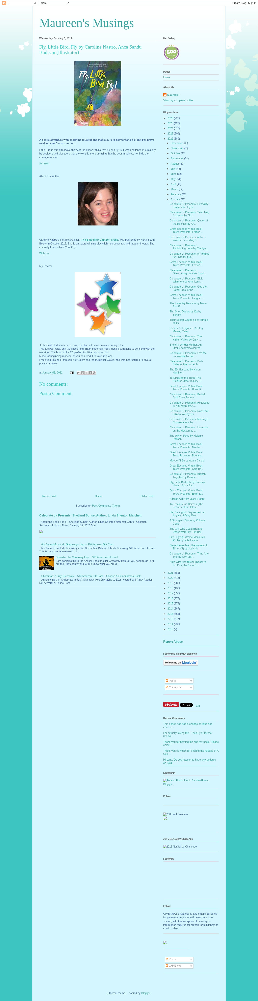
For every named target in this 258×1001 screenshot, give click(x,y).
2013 (170, 613)
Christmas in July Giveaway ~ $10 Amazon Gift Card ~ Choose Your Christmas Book (91, 576)
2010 (170, 629)
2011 (170, 624)
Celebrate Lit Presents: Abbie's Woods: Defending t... (188, 239)
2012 (170, 618)
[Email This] (79, 373)
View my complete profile (178, 100)
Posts (172, 680)
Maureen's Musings (86, 23)
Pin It (197, 706)
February (176, 194)
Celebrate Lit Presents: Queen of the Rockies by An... (189, 222)
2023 (170, 133)
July (173, 168)
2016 (170, 598)
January (176, 199)
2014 (170, 608)
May (174, 179)
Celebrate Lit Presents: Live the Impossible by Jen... (188, 354)
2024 (170, 128)
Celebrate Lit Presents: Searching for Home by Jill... (189, 214)
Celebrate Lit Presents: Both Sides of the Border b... (186, 363)
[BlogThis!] (83, 373)
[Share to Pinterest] (94, 373)
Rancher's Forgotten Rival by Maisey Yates (186, 330)
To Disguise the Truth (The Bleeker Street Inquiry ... (185, 379)
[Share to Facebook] (90, 373)
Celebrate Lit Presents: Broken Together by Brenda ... (188, 475)
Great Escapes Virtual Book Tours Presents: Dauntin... (186, 454)
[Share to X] (86, 373)
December (177, 143)
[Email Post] (71, 372)
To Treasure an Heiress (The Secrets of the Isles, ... (186, 506)
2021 (170, 572)
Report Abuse (173, 641)
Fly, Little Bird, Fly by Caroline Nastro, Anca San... (187, 484)
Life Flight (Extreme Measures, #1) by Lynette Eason (188, 538)
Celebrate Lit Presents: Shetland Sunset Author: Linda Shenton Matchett (90, 515)
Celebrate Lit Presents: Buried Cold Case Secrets (187, 396)
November (177, 148)
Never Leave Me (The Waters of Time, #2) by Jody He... (188, 547)
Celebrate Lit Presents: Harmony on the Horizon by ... (189, 429)
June (174, 173)
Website (44, 253)
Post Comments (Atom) (106, 505)
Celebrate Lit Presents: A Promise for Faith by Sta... (189, 255)
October (176, 153)
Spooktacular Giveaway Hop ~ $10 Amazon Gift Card (87, 557)
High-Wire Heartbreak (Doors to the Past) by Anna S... (188, 563)
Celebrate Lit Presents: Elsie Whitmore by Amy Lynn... (186, 280)
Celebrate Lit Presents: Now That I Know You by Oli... (189, 413)
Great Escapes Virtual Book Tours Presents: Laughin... (187, 296)
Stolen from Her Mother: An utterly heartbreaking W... (186, 346)
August (175, 163)
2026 (170, 118)
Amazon (44, 163)
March (175, 189)
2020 (170, 577)
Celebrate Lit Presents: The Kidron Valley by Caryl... (186, 338)
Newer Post (49, 496)
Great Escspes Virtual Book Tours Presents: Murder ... (186, 445)
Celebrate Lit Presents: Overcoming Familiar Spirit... (188, 272)
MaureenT (173, 94)
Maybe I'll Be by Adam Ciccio (187, 460)
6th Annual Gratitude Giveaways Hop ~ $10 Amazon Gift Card (77, 544)
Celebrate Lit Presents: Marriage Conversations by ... (188, 421)
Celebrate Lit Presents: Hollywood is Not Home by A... (189, 404)
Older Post (147, 496)
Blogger (145, 993)
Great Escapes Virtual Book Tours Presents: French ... (186, 263)
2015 (170, 603)
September (177, 158)
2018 (170, 588)
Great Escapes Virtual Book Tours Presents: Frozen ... (186, 230)
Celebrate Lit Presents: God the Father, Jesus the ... (188, 288)
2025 (170, 123)
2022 (170, 138)
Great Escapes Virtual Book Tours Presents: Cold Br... (186, 467)
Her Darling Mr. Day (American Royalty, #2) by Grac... (187, 514)
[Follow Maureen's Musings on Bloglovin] (180, 664)
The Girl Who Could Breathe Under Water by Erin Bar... (186, 530)
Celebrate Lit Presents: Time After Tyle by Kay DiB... (189, 555)
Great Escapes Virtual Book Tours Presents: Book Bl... (187, 388)
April (174, 184)
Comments (175, 687)
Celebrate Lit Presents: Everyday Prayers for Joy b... (189, 205)
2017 (170, 593)
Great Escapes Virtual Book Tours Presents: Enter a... (186, 492)
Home (98, 496)
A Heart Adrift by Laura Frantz (187, 498)
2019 (170, 583)
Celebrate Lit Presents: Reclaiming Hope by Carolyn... (189, 247)
